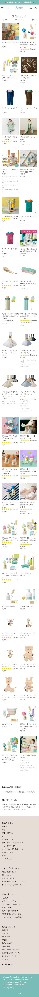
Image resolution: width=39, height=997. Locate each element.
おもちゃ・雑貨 (7, 852)
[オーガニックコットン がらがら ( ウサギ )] (10, 653)
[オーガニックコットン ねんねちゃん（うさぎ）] (28, 684)
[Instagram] (12, 964)
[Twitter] (2, 964)
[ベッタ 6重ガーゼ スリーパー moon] (10, 126)
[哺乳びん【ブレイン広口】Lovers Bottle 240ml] (28, 491)
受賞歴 (4, 940)
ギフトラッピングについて (11, 885)
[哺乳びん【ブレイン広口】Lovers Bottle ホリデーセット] (28, 527)
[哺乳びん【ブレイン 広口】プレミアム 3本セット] (10, 562)
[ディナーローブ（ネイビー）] (10, 97)
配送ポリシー (6, 907)
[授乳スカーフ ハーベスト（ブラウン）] (28, 65)
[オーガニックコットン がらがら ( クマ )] (10, 622)
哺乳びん (5, 826)
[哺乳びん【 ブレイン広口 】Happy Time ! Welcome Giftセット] (10, 744)
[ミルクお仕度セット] (28, 562)
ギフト (4, 855)
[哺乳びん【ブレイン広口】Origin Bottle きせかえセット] (28, 31)
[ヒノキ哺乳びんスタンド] (10, 205)
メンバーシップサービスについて (14, 881)
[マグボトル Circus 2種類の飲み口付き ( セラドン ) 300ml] (28, 303)
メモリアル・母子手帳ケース (12, 849)
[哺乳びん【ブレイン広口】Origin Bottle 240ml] (10, 491)
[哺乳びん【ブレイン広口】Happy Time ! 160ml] (28, 158)
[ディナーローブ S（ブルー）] (28, 205)
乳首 (3, 830)
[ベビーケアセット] (28, 596)
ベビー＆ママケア (8, 846)
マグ (3, 836)
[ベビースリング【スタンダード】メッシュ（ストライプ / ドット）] (10, 381)
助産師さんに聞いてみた (11, 953)
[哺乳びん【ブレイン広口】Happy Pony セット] (10, 527)
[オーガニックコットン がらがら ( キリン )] (28, 622)
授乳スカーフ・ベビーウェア (12, 843)
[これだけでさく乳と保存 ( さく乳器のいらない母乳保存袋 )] (28, 238)
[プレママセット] (10, 713)
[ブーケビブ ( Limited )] (28, 744)
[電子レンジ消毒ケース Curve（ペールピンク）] (28, 270)
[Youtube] (9, 964)
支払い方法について (9, 872)
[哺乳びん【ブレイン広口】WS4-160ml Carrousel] (10, 458)
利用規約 (5, 898)
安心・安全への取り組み (11, 949)
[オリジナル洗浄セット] (10, 596)
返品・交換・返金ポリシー (11, 911)
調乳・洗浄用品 (7, 833)
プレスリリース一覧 (9, 956)
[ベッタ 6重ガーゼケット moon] (28, 126)
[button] (25, 49)
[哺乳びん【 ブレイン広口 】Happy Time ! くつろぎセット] (28, 713)
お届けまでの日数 (8, 878)
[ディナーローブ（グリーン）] (10, 31)
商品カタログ (6, 943)
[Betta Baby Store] (19, 8)
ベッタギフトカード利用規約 (12, 917)
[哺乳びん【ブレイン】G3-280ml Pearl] (28, 425)
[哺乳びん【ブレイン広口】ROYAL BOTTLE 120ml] (10, 425)
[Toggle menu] (3, 8)
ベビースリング (7, 839)
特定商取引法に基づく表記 (11, 914)
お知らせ (5, 959)
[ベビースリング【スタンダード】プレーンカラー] (28, 381)
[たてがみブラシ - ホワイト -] (10, 270)
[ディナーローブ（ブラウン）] (28, 97)
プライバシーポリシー (10, 901)
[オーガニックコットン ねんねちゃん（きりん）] (10, 684)
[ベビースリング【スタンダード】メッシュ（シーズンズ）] (10, 340)
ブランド (5, 933)
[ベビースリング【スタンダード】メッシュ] (28, 340)
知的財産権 (6, 946)
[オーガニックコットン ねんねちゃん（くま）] (28, 653)
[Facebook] (5, 964)
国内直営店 (6, 937)
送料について (6, 875)
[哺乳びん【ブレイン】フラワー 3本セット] (10, 65)
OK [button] (19, 993)
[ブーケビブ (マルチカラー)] (10, 158)
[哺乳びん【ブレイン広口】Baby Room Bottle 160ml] (28, 458)
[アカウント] (30, 8)
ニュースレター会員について (12, 904)
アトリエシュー (7, 859)
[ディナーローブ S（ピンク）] (10, 238)
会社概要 (5, 930)
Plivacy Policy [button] (8, 988)
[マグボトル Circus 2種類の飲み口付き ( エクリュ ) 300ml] (10, 303)
